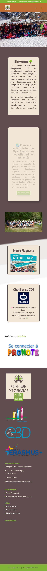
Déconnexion (11, 510)
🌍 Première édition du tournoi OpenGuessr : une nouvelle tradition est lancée (23, 146)
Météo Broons (10, 336)
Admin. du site (11, 506)
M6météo (22, 336)
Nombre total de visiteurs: (16, 496)
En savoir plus (23, 188)
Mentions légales (13, 513)
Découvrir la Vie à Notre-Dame (23, 223)
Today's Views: (12, 493)
